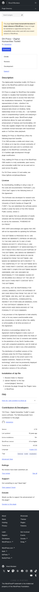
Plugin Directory (7, 8)
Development (8, 66)
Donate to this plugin (9, 504)
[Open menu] (36, 3)
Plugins (22, 522)
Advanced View (7, 459)
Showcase (24, 516)
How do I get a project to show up (14, 401)
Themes (23, 519)
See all (35, 473)
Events (22, 535)
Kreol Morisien (11, 566)
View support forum (9, 487)
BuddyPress (7, 558)
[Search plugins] (22, 15)
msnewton (8, 44)
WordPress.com (8, 548)
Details (6, 57)
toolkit (26, 454)
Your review (6, 473)
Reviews (7, 61)
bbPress (6, 555)
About (4, 516)
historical (20, 454)
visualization (32, 454)
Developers (6, 539)
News (4, 519)
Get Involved (25, 532)
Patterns (23, 526)
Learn (4, 532)
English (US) (33, 449)
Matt (4, 551)
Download (6, 49)
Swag (23, 542)
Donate (24, 539)
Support (6, 71)
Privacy (4, 526)
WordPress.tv (7, 542)
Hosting (4, 522)
